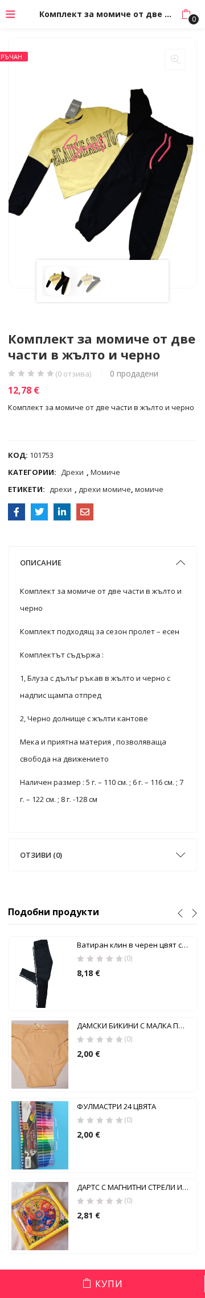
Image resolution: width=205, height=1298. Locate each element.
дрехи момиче (105, 489)
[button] (186, 14)
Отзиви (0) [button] (41, 855)
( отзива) (73, 374)
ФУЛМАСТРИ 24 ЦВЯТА (116, 1106)
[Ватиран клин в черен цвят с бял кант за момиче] (39, 973)
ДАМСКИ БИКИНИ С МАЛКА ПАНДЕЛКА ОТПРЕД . (135, 1025)
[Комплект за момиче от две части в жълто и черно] (16, 511)
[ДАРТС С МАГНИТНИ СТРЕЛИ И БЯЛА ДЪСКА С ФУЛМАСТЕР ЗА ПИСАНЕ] (39, 1215)
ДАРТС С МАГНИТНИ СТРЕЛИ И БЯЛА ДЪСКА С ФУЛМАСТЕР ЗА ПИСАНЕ (135, 1187)
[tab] (103, 562)
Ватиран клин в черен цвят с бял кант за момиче (135, 945)
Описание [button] (41, 562)
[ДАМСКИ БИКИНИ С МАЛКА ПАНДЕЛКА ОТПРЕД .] (39, 1054)
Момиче (105, 472)
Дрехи (72, 472)
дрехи (61, 489)
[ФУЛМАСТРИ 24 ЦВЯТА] (39, 1135)
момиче (149, 489)
